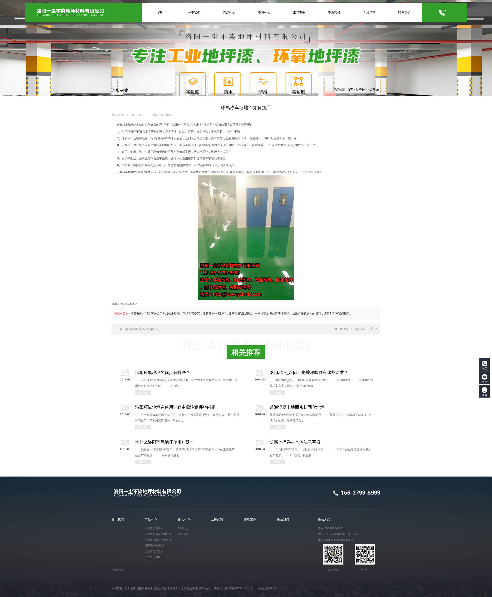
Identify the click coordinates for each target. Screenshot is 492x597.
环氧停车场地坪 (127, 304)
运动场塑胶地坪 (154, 551)
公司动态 (375, 89)
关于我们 (117, 519)
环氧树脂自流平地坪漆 (158, 534)
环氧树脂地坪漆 (154, 528)
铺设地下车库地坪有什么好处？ (358, 329)
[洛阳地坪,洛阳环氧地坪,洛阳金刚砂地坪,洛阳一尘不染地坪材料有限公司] (85, 12)
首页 (350, 89)
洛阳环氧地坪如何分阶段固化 (142, 329)
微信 (484, 382)
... (146, 563)
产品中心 (151, 519)
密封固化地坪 (153, 557)
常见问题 (183, 534)
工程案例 (217, 519)
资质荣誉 (250, 519)
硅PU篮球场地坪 (154, 545)
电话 (484, 368)
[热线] (443, 12)
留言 (484, 395)
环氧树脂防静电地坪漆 (158, 539)
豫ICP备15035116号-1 (238, 588)
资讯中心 (361, 89)
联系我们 (283, 519)
